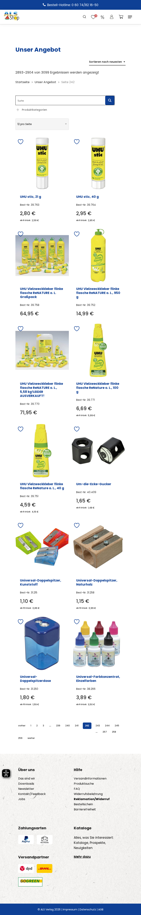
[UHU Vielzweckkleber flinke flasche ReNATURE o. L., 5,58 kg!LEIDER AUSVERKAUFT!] (42, 350)
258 (114, 731)
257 (105, 731)
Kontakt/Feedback (32, 794)
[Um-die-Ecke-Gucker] (98, 450)
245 (117, 725)
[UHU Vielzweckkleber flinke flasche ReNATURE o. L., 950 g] (98, 255)
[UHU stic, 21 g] (42, 163)
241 (77, 725)
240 (67, 725)
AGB (100, 909)
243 (98, 725)
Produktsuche (84, 784)
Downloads (26, 784)
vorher (21, 725)
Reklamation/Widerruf (92, 799)
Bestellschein (83, 804)
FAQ (77, 789)
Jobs (21, 799)
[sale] (102, 16)
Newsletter (26, 789)
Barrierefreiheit (85, 809)
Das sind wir (26, 778)
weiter (31, 738)
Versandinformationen (90, 778)
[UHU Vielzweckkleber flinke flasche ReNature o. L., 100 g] (98, 350)
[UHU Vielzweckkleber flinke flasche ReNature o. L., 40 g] (42, 450)
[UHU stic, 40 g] (98, 163)
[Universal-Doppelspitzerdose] (42, 643)
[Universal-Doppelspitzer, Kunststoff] (42, 547)
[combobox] (107, 62)
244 (107, 725)
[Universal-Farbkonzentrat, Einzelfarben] (98, 643)
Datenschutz (87, 909)
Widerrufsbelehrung (88, 794)
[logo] (11, 17)
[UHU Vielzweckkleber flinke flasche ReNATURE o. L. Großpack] (42, 255)
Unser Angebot (45, 82)
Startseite (22, 82)
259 (20, 738)
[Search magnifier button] (109, 100)
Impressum (70, 909)
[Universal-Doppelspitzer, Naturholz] (98, 547)
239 (58, 725)
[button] (130, 17)
